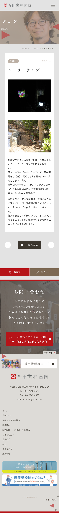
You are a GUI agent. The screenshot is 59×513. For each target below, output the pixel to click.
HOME (24, 48)
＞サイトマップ (50, 499)
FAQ (4, 444)
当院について (8, 415)
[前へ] (8, 245)
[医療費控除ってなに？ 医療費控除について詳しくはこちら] (29, 480)
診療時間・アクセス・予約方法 (16, 429)
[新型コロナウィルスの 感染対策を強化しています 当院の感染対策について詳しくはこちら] (29, 467)
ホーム (5, 410)
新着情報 (6, 453)
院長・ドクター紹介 (11, 420)
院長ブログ (7, 449)
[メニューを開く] (53, 5)
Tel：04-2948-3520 (29, 390)
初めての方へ (8, 434)
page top (48, 352)
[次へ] (51, 245)
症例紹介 (6, 439)
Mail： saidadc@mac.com (29, 399)
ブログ (33, 48)
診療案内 (6, 425)
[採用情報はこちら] (29, 363)
